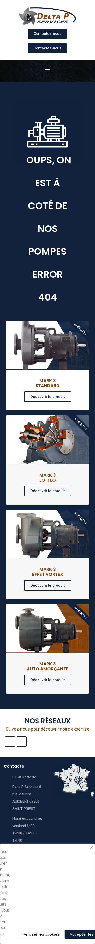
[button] (47, 34)
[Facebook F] (22, 741)
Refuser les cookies (41, 934)
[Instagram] (10, 741)
